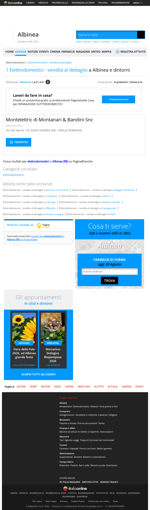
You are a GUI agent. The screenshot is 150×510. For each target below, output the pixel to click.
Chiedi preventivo (118, 99)
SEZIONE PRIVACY (109, 481)
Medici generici (104, 448)
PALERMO (105, 41)
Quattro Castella (111, 202)
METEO (96, 51)
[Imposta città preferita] (8, 35)
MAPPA (106, 51)
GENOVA (125, 41)
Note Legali (51, 501)
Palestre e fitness (68, 423)
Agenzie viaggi (72, 440)
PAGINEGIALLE (60, 3)
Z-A (42, 82)
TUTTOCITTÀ (102, 493)
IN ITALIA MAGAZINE (70, 481)
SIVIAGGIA (121, 493)
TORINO (115, 41)
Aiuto (115, 501)
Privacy (64, 501)
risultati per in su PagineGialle (35, 237)
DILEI (112, 493)
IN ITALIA (134, 41)
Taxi (62, 440)
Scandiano (51, 196)
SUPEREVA (82, 497)
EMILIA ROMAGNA (70, 130)
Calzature (103, 414)
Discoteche (111, 465)
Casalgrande (109, 208)
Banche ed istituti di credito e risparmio (79, 431)
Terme (101, 423)
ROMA (79, 41)
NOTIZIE (33, 51)
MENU (136, 3)
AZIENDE (20, 51)
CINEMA (55, 51)
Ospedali (74, 448)
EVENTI (44, 51)
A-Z (36, 82)
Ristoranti (64, 465)
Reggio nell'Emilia (124, 190)
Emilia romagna (55, 214)
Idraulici (94, 406)
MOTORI (45, 386)
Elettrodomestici (15, 62)
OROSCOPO (84, 386)
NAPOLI (96, 41)
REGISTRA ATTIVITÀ (133, 51)
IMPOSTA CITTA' (90, 481)
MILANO (87, 41)
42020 (34, 130)
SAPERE (69, 386)
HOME (9, 51)
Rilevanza (25, 82)
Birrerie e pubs (98, 465)
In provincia (121, 82)
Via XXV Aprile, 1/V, (18, 130)
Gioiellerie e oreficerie (86, 414)
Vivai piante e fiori (108, 406)
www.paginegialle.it (46, 226)
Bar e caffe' (84, 465)
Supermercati (66, 456)
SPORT (33, 386)
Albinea (28, 34)
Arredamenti (66, 406)
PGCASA (103, 3)
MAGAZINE (83, 51)
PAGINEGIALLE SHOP (83, 3)
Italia (113, 214)
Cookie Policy (78, 501)
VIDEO (57, 386)
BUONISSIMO (68, 497)
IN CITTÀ (99, 386)
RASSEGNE (24, 343)
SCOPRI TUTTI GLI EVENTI (38, 374)
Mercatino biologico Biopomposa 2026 (53, 355)
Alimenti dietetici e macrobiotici (90, 456)
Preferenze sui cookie (98, 501)
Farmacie (64, 448)
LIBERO (30, 3)
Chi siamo (37, 501)
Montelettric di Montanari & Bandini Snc (49, 119)
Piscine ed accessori (87, 423)
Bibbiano (50, 208)
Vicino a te (136, 82)
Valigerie (113, 414)
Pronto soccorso (87, 448)
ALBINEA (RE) (48, 130)
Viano (107, 196)
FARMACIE (68, 51)
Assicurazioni (106, 431)
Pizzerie (74, 465)
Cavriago (51, 202)
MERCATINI (53, 343)
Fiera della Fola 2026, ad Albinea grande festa (24, 353)
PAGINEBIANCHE (120, 3)
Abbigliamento (67, 414)
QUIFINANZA (134, 493)
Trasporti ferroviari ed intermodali (97, 440)
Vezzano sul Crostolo (57, 190)
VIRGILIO (43, 3)
